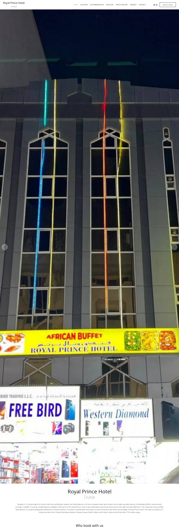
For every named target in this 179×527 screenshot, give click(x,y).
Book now (168, 5)
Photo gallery (122, 5)
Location (84, 5)
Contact (142, 5)
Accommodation (97, 5)
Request (133, 5)
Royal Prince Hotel (14, 4)
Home (75, 5)
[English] (154, 5)
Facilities (109, 5)
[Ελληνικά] (157, 5)
